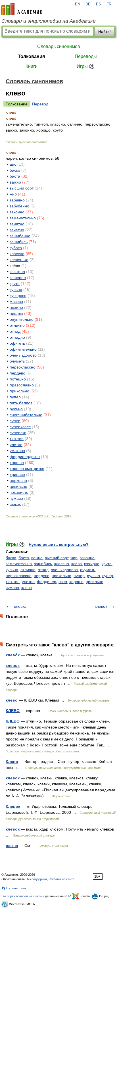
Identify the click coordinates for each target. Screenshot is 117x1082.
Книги (31, 66)
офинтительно (23, 349)
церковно (18, 480)
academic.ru (21, 9)
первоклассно (22, 367)
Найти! (104, 31)
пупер (15, 397)
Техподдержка (36, 879)
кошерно (18, 277)
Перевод (40, 104)
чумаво (16, 498)
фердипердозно (25, 456)
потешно (18, 379)
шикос (15, 504)
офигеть (17, 343)
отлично (17, 325)
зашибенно (20, 236)
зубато (16, 247)
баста (15, 176)
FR (108, 4)
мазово (16, 301)
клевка (20, 606)
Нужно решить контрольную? (59, 544)
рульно (16, 409)
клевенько (19, 259)
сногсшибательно (26, 415)
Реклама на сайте (61, 879)
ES (98, 4)
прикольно (19, 391)
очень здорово (23, 355)
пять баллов (21, 403)
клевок (101, 606)
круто (15, 283)
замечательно (23, 218)
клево (26, 587)
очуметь (17, 361)
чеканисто (19, 492)
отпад (15, 331)
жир (13, 194)
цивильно (18, 486)
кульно (16, 289)
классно (17, 253)
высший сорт (22, 188)
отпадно (17, 337)
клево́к (13, 655)
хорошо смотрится (27, 468)
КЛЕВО (13, 710)
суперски (18, 432)
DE (88, 4)
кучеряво (18, 295)
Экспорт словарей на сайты (21, 896)
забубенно (19, 206)
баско (15, 170)
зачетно (17, 230)
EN (77, 4)
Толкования (31, 56)
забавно (17, 200)
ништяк (16, 313)
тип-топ (17, 438)
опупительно (22, 319)
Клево (12, 761)
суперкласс (20, 427)
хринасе (17, 474)
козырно (17, 271)
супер (15, 421)
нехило (16, 307)
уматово (17, 450)
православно (22, 385)
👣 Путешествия (13, 888)
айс (13, 164)
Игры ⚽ (86, 66)
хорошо (17, 462)
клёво (76, 563)
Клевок (13, 806)
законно (17, 212)
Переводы (86, 56)
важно (15, 182)
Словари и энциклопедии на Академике (48, 21)
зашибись (19, 242)
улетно (16, 444)
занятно (17, 224)
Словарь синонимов (58, 46)
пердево (17, 373)
